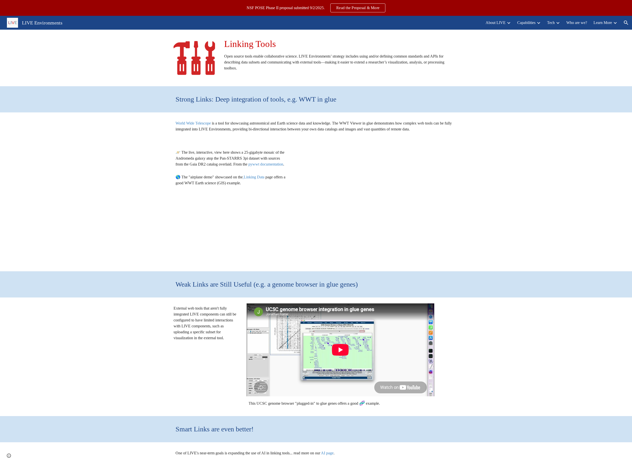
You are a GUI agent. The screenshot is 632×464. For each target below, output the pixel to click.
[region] (316, 8)
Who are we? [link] (576, 23)
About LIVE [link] (496, 23)
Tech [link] (551, 23)
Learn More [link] (602, 23)
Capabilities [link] (526, 23)
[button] (626, 23)
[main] (340, 54)
